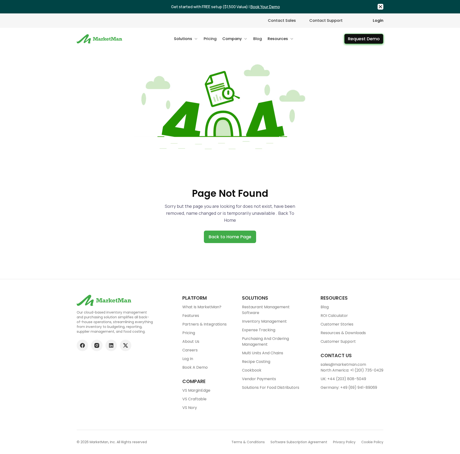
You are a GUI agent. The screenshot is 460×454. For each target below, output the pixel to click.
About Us (190, 341)
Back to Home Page (230, 237)
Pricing (188, 333)
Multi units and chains (262, 353)
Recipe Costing (256, 361)
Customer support (338, 341)
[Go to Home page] (100, 39)
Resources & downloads (343, 333)
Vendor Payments (259, 379)
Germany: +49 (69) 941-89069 (349, 387)
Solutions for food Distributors (270, 387)
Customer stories (337, 324)
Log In (187, 358)
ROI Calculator (334, 315)
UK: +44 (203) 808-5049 (343, 379)
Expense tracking (258, 330)
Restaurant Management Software (266, 309)
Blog (325, 307)
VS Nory (189, 407)
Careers (190, 350)
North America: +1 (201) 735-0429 (352, 370)
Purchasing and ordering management (265, 341)
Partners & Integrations (204, 324)
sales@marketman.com (343, 364)
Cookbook (251, 370)
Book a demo (195, 367)
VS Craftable (194, 399)
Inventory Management (264, 321)
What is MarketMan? (201, 307)
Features (190, 315)
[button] (186, 39)
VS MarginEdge (196, 390)
